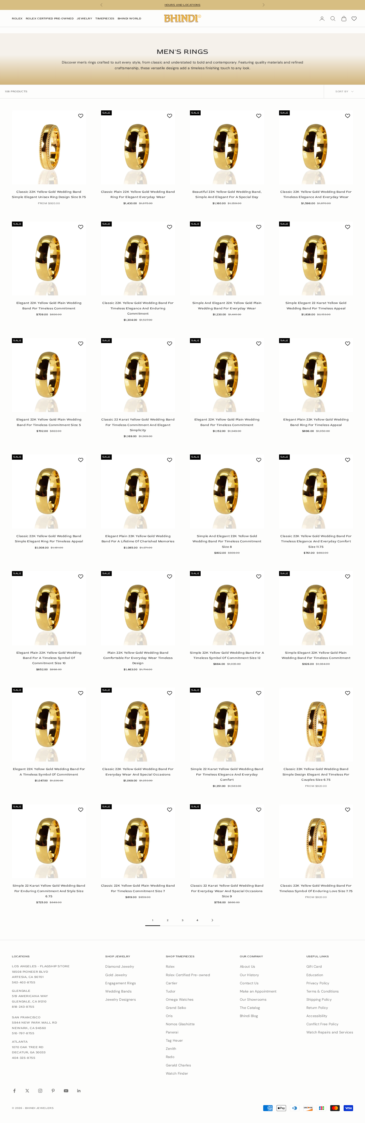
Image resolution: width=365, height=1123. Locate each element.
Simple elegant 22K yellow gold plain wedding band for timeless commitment (316, 655)
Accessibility (317, 1016)
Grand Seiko (176, 1007)
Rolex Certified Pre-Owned (50, 18)
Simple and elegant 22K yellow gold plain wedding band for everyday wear (227, 305)
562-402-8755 (24, 982)
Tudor (170, 991)
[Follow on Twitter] (27, 1090)
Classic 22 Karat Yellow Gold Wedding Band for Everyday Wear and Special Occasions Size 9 (227, 891)
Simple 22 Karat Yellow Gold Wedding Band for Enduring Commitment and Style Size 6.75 (49, 891)
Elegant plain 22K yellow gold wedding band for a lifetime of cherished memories (138, 538)
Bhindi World (129, 18)
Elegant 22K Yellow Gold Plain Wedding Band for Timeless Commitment (49, 305)
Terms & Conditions (322, 991)
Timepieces (104, 18)
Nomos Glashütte (180, 1024)
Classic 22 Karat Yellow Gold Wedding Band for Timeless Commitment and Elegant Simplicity (138, 424)
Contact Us (249, 983)
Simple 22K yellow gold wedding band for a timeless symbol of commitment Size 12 (227, 655)
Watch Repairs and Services (329, 1032)
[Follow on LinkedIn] (78, 1090)
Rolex (17, 18)
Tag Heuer (174, 1040)
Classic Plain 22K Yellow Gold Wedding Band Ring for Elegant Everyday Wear (138, 194)
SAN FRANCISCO (26, 1017)
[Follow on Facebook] (14, 1090)
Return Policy (317, 1007)
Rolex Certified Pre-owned (188, 975)
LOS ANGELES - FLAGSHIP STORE (41, 966)
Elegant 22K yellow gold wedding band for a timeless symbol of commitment (49, 771)
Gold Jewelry (116, 975)
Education (314, 975)
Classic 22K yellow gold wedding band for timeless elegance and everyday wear (316, 194)
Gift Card (314, 966)
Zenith (171, 1048)
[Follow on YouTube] (66, 1090)
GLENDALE (21, 991)
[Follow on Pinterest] (53, 1090)
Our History (249, 975)
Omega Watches (180, 999)
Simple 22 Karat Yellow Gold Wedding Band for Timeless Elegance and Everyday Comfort (227, 774)
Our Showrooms (253, 999)
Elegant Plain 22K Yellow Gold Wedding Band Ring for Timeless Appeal (316, 422)
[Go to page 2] (212, 920)
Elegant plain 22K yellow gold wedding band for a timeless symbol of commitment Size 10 (49, 658)
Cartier (171, 983)
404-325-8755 (24, 1058)
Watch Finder (177, 1073)
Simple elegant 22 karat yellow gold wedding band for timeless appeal (316, 305)
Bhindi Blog (249, 1016)
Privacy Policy (317, 983)
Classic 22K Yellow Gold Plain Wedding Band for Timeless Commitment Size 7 (138, 888)
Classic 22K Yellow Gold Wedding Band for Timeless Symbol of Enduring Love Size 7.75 (316, 888)
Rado (170, 1057)
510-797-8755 (23, 1033)
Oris (169, 1016)
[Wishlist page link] (354, 18)
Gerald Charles (178, 1065)
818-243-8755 (23, 1007)
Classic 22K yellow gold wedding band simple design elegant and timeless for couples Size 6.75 (316, 774)
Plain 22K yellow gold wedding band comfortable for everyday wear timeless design (138, 658)
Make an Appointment (258, 991)
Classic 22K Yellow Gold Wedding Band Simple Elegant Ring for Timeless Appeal (49, 538)
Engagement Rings (120, 983)
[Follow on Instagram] (40, 1090)
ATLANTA (20, 1042)
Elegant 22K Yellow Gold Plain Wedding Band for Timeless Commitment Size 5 (49, 422)
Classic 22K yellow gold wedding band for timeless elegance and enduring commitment (138, 308)
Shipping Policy (319, 999)
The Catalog (250, 1007)
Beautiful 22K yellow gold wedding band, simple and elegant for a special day (227, 194)
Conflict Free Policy (322, 1024)
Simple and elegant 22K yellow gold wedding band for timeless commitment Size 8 (226, 541)
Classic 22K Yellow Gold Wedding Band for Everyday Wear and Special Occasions (138, 771)
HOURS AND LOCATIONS (182, 4)
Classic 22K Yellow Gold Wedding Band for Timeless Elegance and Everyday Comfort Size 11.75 (316, 541)
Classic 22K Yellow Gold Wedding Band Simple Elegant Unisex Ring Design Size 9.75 (49, 194)
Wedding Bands (118, 991)
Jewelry (84, 18)
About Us (247, 966)
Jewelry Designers (120, 999)
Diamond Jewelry (119, 966)
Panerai (172, 1032)
